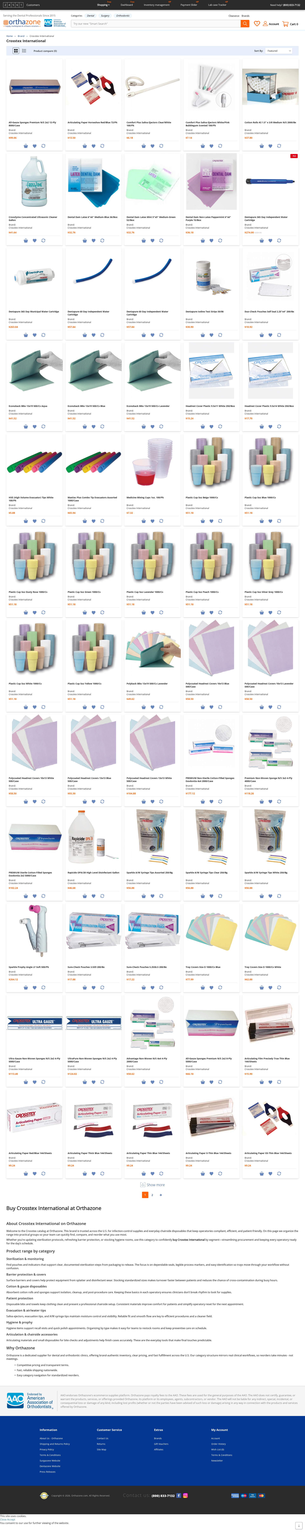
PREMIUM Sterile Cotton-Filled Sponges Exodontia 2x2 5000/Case (30, 874)
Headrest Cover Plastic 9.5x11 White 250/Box (210, 406)
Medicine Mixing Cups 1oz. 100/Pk (145, 497)
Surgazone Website (50, 1460)
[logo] (22, 23)
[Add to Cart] (26, 146)
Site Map (101, 1449)
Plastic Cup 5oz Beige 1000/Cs (202, 497)
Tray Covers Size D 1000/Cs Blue (203, 967)
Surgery (105, 15)
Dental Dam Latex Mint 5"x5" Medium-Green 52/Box (151, 219)
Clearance (234, 15)
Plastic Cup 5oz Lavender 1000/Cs (145, 591)
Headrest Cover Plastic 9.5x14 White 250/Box (269, 406)
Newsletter (217, 1460)
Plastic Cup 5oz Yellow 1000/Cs (84, 683)
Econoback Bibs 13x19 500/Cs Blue (86, 406)
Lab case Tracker (218, 3)
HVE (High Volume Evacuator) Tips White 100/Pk (31, 499)
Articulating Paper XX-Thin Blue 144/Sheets (268, 1153)
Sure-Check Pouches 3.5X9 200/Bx (86, 967)
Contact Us (102, 1438)
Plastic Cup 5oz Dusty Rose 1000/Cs (28, 591)
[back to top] (298, 1525)
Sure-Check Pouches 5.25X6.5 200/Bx (147, 967)
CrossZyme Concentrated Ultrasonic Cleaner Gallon (33, 219)
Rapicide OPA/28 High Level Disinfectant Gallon (93, 872)
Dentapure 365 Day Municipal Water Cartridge (34, 311)
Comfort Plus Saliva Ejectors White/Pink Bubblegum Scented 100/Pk (208, 124)
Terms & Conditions (50, 1455)
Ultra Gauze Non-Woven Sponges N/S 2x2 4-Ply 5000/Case (34, 1060)
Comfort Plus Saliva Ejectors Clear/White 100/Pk (149, 124)
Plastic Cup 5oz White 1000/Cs (25, 683)
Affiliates (158, 1449)
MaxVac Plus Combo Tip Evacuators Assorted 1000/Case (92, 499)
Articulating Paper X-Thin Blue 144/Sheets (208, 1153)
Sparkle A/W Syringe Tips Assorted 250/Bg (150, 872)
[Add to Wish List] (34, 146)
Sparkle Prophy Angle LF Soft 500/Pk (29, 967)
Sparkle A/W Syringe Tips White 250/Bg (266, 872)
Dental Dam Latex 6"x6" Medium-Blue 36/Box (92, 217)
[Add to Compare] (43, 146)
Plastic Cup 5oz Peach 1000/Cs (202, 591)
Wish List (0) (217, 1449)
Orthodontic (122, 15)
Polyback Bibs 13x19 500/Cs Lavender (147, 683)
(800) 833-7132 (163, 1495)
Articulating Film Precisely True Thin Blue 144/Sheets (267, 1060)
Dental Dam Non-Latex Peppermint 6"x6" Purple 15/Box (208, 219)
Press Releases (47, 1471)
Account (215, 1438)
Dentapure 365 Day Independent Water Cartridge (266, 219)
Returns (101, 1443)
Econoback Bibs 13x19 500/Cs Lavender (148, 406)
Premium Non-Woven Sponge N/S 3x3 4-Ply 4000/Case (268, 780)
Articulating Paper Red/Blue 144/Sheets (30, 1153)
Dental (90, 15)
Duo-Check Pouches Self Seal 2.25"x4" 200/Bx (269, 311)
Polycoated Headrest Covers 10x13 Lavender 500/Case (269, 685)
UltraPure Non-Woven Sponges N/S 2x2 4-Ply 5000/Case (92, 1060)
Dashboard (127, 3)
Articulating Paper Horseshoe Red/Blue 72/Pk (92, 122)
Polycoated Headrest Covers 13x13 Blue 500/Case (89, 780)
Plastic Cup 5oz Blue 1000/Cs (260, 497)
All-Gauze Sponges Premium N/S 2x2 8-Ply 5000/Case (209, 1060)
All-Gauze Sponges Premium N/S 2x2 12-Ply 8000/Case (32, 124)
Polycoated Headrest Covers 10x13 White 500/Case (31, 780)
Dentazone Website (50, 1466)
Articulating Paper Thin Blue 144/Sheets (148, 1153)
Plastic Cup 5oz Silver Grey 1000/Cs (264, 591)
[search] (245, 23)
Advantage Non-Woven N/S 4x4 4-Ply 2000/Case (147, 1060)
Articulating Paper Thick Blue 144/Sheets (90, 1153)
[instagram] (185, 1495)
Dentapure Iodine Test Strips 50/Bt (205, 311)
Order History (218, 1443)
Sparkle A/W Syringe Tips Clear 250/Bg (206, 872)
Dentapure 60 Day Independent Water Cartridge (88, 313)
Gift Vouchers (161, 1443)
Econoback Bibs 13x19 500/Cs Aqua (28, 406)
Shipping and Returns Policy (55, 1443)
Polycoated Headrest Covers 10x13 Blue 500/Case (207, 685)
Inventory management (157, 3)
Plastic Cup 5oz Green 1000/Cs (84, 591)
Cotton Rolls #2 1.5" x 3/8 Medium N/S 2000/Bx (270, 122)
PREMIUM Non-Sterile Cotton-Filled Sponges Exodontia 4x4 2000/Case (210, 780)
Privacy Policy (47, 1449)
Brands (245, 15)
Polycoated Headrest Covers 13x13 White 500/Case (149, 780)
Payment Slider (190, 3)
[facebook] (178, 1495)
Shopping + (104, 3)
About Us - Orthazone (51, 1438)
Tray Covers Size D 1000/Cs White (263, 967)
